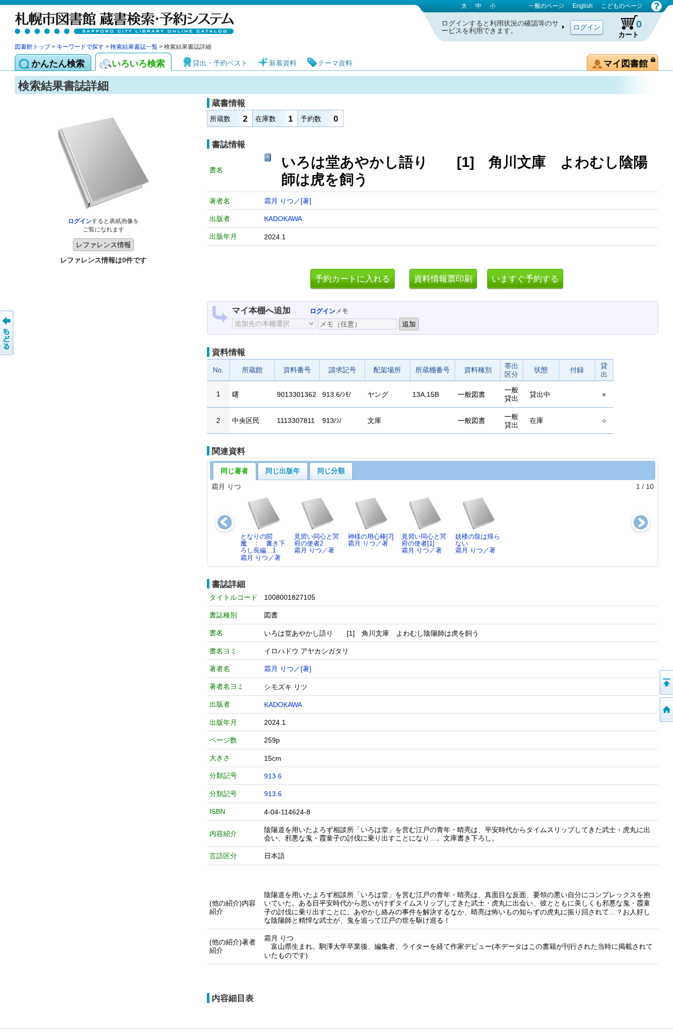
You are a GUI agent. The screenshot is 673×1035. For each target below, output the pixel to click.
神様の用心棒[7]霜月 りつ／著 (371, 540)
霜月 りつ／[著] (287, 201)
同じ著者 (234, 471)
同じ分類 (331, 471)
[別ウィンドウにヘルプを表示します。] (656, 5)
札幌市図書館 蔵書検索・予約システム (118, 21)
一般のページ (546, 5)
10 (650, 486)
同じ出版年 (283, 471)
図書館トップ (32, 46)
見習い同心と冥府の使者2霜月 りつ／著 (316, 543)
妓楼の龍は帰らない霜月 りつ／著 (477, 543)
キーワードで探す (80, 46)
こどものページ (621, 5)
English (582, 5)
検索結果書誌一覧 (134, 46)
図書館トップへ (665, 709)
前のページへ (7, 333)
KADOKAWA (283, 219)
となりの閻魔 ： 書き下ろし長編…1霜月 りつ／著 (262, 547)
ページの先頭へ (665, 682)
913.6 (273, 776)
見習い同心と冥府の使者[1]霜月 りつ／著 (424, 543)
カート (630, 28)
